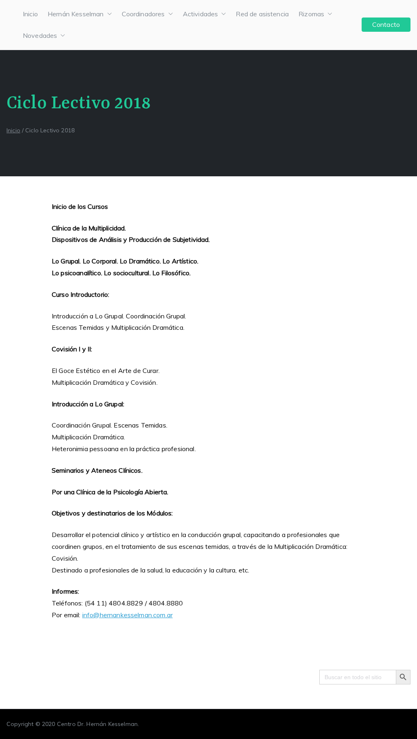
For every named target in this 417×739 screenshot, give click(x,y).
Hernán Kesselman (76, 14)
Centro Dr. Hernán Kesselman (97, 724)
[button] (108, 14)
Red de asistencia (262, 14)
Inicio (30, 14)
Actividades (200, 14)
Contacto (386, 24)
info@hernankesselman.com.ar (127, 615)
